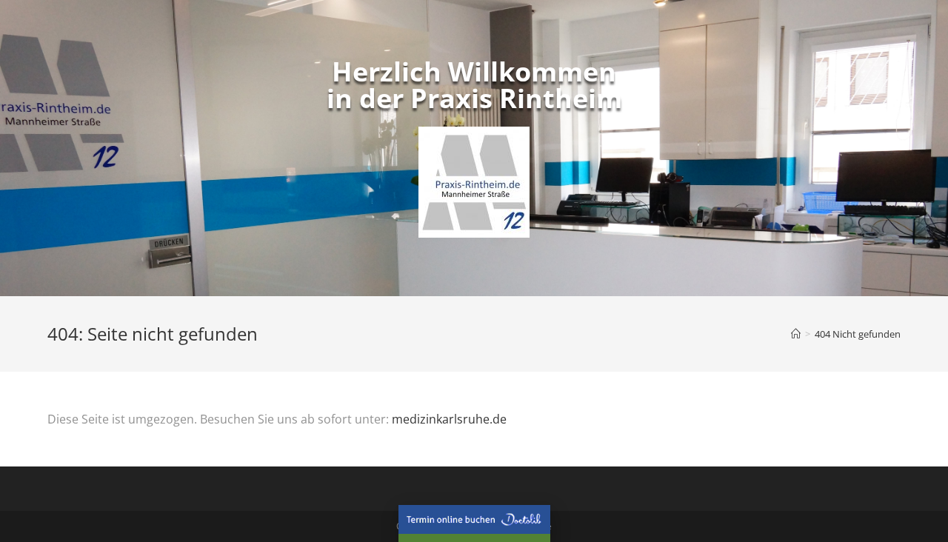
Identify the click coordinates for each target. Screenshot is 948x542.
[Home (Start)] (796, 334)
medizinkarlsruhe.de (449, 419)
